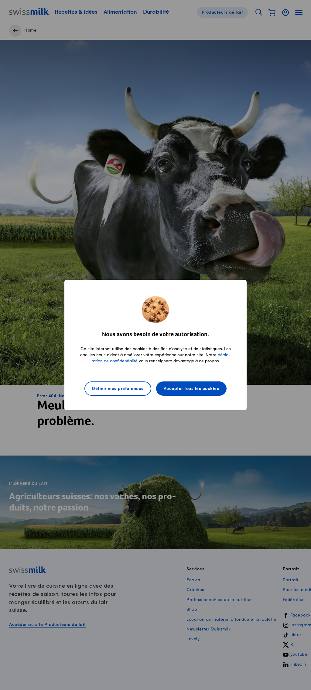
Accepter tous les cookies (191, 388)
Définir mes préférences (118, 388)
